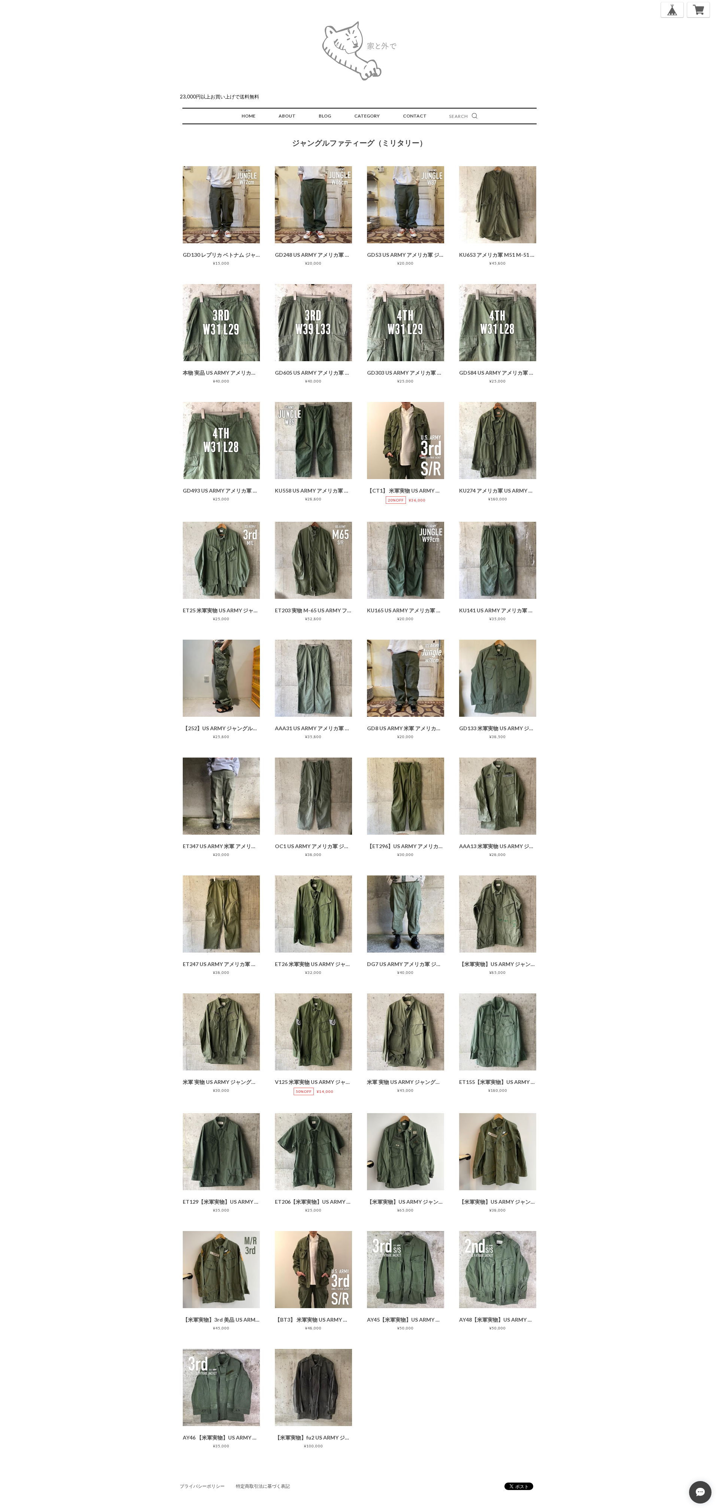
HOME (248, 116)
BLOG (325, 116)
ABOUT (287, 116)
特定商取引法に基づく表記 (263, 1486)
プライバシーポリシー (202, 1486)
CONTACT (415, 116)
